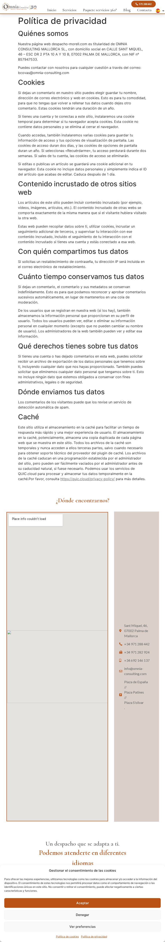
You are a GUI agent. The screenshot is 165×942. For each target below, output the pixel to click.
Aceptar (82, 903)
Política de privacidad (94, 936)
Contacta (144, 10)
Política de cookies (67, 936)
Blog (127, 10)
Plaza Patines (134, 693)
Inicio (51, 10)
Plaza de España (136, 683)
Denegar (82, 915)
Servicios (69, 10)
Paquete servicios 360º (100, 10)
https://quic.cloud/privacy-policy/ (87, 479)
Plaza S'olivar (134, 704)
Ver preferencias (82, 927)
